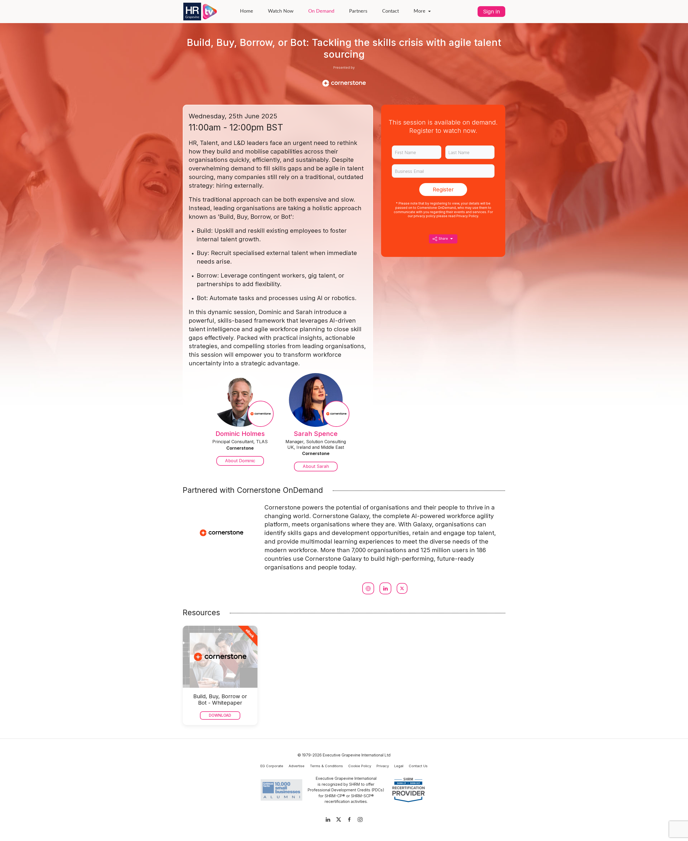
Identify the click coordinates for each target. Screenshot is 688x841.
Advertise (296, 766)
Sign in (491, 11)
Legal (398, 766)
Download (220, 715)
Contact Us (418, 766)
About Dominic (240, 460)
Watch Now (280, 11)
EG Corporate (271, 766)
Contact (390, 11)
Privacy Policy (467, 216)
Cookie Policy (359, 766)
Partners (358, 11)
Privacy (383, 766)
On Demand (321, 11)
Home (246, 11)
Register (443, 189)
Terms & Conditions (326, 766)
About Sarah (316, 466)
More (419, 11)
